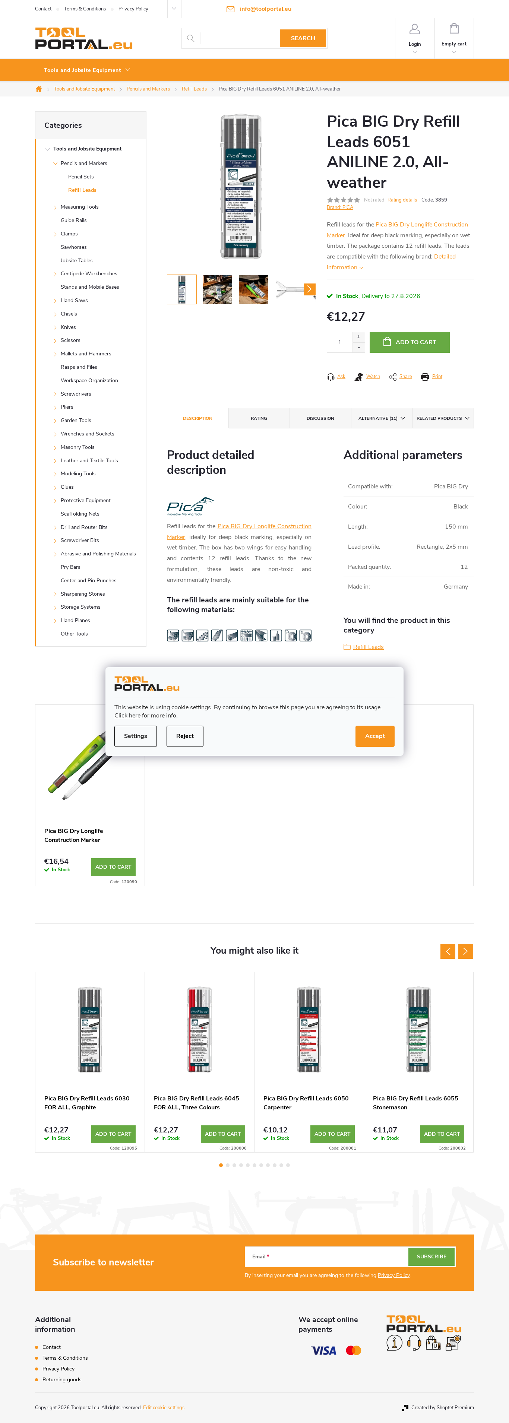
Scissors (70, 340)
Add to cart (416, 342)
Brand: (340, 207)
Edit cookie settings (163, 1407)
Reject (185, 736)
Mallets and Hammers (86, 353)
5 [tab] (248, 1165)
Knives (68, 327)
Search (303, 38)
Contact (43, 9)
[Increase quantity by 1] (358, 337)
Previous (447, 951)
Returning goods (62, 1379)
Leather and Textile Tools (89, 460)
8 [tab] (268, 1165)
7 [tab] (261, 1165)
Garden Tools (76, 420)
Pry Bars (70, 567)
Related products (439, 418)
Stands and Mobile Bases (90, 287)
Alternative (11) (378, 418)
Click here (127, 716)
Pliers (67, 407)
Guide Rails (74, 220)
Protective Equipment (86, 500)
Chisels (69, 313)
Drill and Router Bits (84, 527)
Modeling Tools (78, 473)
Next (465, 951)
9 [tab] (274, 1165)
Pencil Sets (81, 176)
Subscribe (431, 1256)
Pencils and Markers (84, 163)
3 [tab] (234, 1165)
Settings (135, 736)
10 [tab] (281, 1165)
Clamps (69, 233)
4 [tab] (241, 1165)
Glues (67, 487)
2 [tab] (228, 1165)
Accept (375, 736)
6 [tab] (254, 1165)
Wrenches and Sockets (87, 433)
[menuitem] (87, 70)
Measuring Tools (80, 206)
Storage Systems (81, 607)
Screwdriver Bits (80, 540)
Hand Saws (74, 300)
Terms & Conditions (85, 9)
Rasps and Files (79, 367)
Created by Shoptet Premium (442, 1407)
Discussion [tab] (320, 418)
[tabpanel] (90, 795)
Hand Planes (75, 620)
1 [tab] (221, 1165)
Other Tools (74, 633)
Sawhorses (74, 247)
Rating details (402, 200)
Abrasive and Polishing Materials (98, 553)
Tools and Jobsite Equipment (87, 148)
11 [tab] (288, 1165)
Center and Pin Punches (89, 580)
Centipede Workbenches (89, 273)
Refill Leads (82, 190)
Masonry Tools (78, 447)
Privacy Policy (133, 9)
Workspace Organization (89, 380)
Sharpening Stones (83, 594)
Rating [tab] (259, 418)
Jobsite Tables (77, 260)
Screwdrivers (76, 393)
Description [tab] (197, 418)
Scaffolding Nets (80, 513)
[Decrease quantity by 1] (358, 347)
